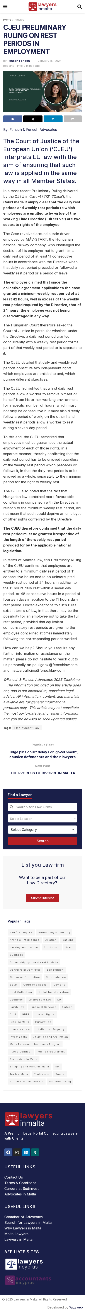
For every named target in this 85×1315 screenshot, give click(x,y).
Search (43, 841)
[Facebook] (8, 1152)
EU (59, 999)
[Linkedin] (26, 1152)
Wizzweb (76, 1307)
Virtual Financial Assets (26, 1081)
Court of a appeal (35, 984)
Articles (19, 19)
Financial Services (43, 1007)
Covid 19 (59, 984)
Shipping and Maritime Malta (29, 1066)
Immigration (43, 1021)
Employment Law (26, 728)
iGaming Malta (19, 1021)
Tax (57, 1066)
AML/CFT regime (21, 932)
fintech (67, 1007)
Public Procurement (51, 1051)
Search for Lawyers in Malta (28, 1222)
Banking (68, 939)
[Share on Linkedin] (53, 118)
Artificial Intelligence (24, 939)
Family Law (17, 1007)
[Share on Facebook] (12, 118)
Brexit (69, 947)
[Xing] (35, 1152)
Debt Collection (21, 992)
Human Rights (45, 1014)
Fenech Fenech (18, 60)
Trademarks (42, 1074)
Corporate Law (56, 977)
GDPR (26, 1014)
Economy (16, 999)
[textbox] (42, 818)
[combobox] (42, 807)
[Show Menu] (5, 6)
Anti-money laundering (54, 932)
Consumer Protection (25, 977)
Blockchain (52, 947)
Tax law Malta (19, 1074)
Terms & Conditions (20, 1183)
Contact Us (13, 1177)
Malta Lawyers (16, 1234)
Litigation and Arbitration (50, 1036)
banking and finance (24, 947)
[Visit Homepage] (42, 6)
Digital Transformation (53, 992)
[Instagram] (17, 1152)
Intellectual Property (50, 1029)
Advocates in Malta (20, 1194)
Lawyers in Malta (18, 1239)
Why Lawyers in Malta (22, 1228)
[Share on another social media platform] (73, 118)
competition (55, 969)
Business (16, 954)
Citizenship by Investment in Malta (34, 962)
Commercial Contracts (25, 969)
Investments (18, 1036)
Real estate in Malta (23, 1059)
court (13, 984)
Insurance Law (20, 1029)
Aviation (51, 939)
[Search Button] (79, 6)
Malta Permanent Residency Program (35, 1044)
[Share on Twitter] (32, 118)
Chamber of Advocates (23, 1217)
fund (13, 1014)
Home (7, 19)
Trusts (60, 1074)
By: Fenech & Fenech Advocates (30, 129)
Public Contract (21, 1051)
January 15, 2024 (49, 60)
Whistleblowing (60, 1081)
